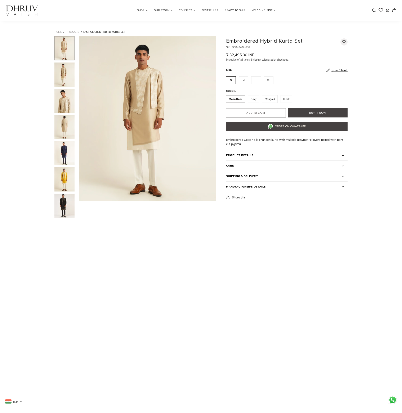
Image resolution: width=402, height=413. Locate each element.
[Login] (387, 10)
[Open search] (374, 10)
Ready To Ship (235, 10)
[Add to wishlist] (344, 42)
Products (72, 31)
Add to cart (255, 113)
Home (58, 31)
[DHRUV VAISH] (22, 10)
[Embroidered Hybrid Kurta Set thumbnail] (64, 48)
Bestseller (210, 10)
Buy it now (317, 113)
